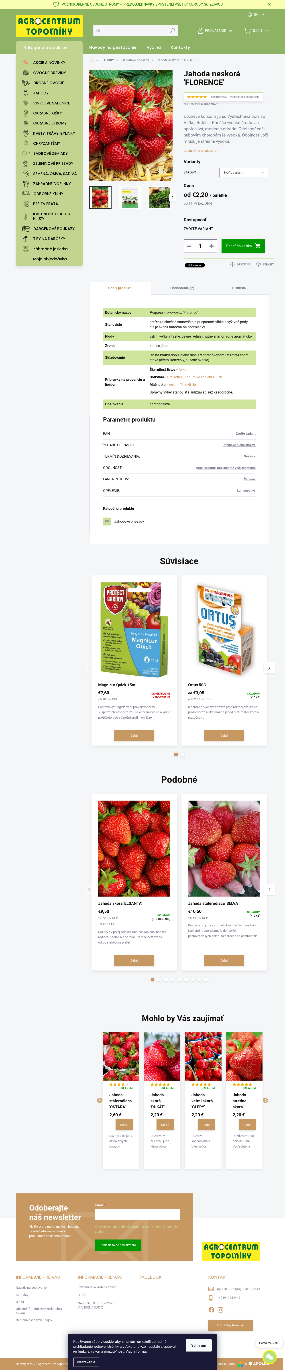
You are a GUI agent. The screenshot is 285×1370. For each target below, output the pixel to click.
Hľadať (172, 30)
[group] (121, 1100)
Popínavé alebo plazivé (239, 445)
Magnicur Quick (209, 377)
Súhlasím (198, 1345)
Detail (134, 735)
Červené (250, 479)
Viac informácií (137, 1351)
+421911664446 (228, 1297)
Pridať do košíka (239, 246)
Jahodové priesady (129, 521)
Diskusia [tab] (239, 288)
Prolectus (174, 377)
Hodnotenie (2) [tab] (182, 288)
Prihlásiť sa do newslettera (118, 1245)
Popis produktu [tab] (120, 288)
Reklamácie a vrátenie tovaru (98, 1287)
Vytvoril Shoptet (224, 1364)
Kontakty (22, 1295)
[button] (176, 754)
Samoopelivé (246, 490)
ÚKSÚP (83, 1295)
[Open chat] (270, 1357)
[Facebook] (211, 1309)
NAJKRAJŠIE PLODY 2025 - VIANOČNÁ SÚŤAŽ (97, 1305)
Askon (183, 369)
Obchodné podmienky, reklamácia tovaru (39, 1311)
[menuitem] (50, 63)
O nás (20, 1302)
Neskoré (250, 456)
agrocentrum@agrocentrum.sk (238, 1288)
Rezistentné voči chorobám (236, 468)
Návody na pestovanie (31, 1287)
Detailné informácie (198, 151)
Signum (189, 377)
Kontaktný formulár (230, 1325)
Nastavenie (86, 1362)
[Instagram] (220, 1309)
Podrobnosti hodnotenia (244, 96)
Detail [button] (124, 1125)
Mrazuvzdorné (205, 468)
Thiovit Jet (188, 385)
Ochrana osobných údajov (34, 1320)
